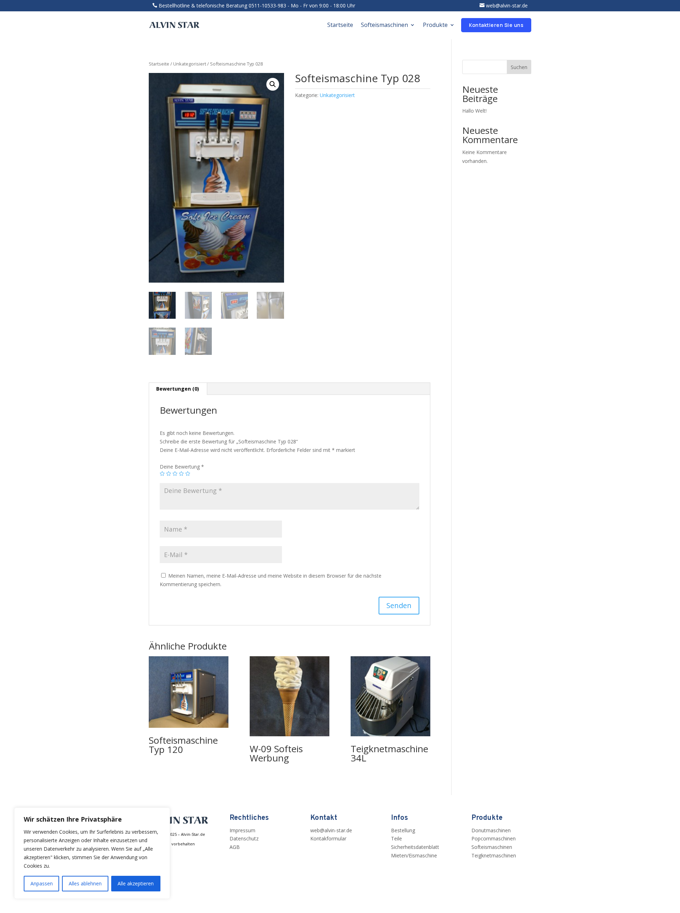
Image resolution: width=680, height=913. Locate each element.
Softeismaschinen (384, 25)
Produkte (435, 25)
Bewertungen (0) (177, 388)
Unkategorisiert (189, 64)
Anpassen (41, 883)
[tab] (177, 389)
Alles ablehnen (85, 883)
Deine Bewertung (182, 466)
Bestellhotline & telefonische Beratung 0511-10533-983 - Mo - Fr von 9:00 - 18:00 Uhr (257, 5)
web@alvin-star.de (507, 5)
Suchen (519, 67)
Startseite (340, 25)
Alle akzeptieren (136, 883)
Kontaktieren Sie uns (496, 25)
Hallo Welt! (474, 110)
